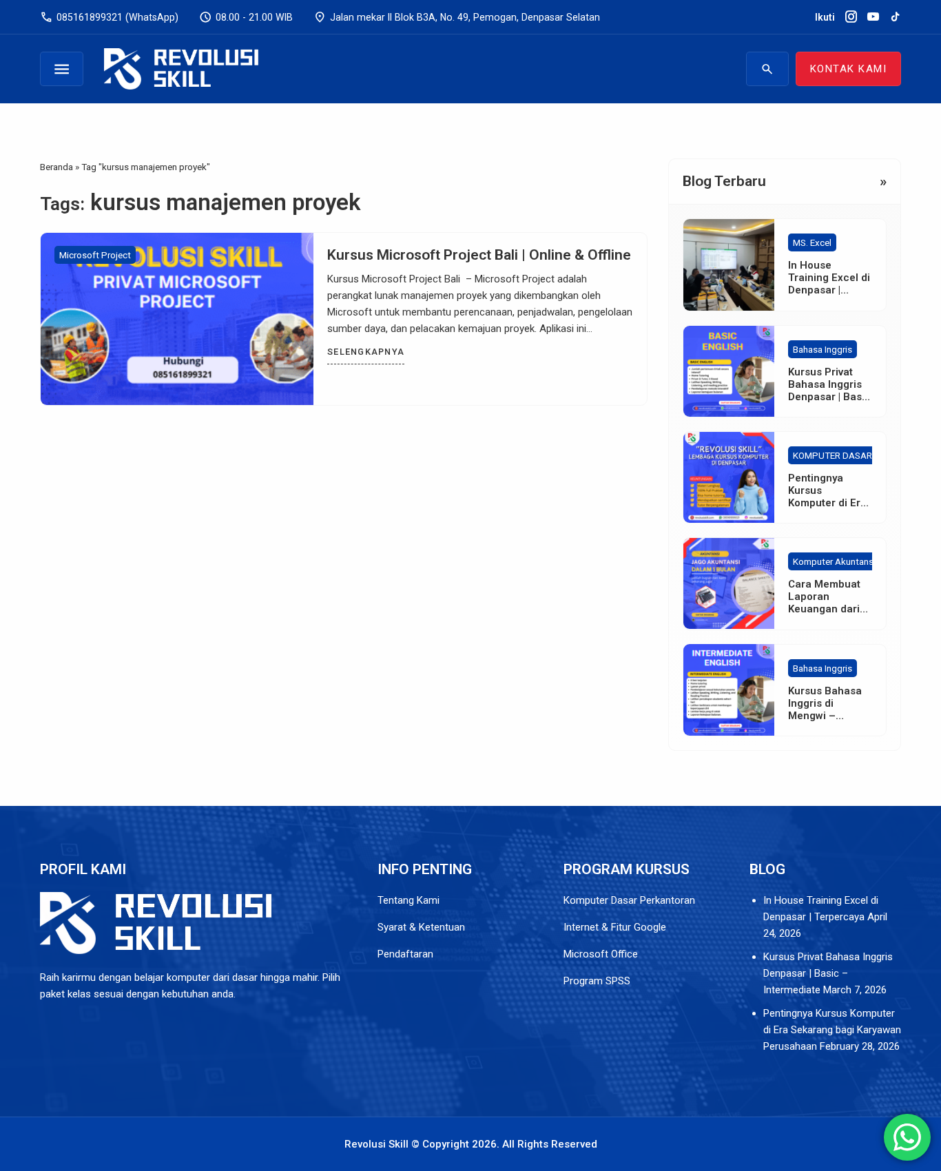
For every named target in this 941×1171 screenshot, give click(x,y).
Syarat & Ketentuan (423, 927)
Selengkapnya (365, 351)
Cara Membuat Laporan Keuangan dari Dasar (824, 603)
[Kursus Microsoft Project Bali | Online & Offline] (177, 319)
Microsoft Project (95, 254)
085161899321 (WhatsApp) (109, 17)
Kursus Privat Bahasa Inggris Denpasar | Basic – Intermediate (829, 390)
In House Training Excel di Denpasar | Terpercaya (829, 284)
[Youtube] (873, 17)
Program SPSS (596, 981)
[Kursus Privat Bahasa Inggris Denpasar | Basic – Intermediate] (728, 371)
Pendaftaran (405, 954)
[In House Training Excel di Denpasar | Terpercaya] (728, 264)
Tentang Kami (409, 900)
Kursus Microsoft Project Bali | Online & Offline (479, 255)
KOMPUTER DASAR (832, 455)
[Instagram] (851, 17)
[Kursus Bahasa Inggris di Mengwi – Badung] (728, 689)
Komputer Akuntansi (834, 561)
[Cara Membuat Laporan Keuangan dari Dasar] (728, 583)
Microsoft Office (600, 954)
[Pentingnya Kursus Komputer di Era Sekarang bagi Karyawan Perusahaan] (728, 477)
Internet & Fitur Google (616, 927)
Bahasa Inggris (822, 349)
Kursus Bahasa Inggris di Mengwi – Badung (825, 709)
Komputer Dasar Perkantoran (629, 900)
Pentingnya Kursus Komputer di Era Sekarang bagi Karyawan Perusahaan (832, 1030)
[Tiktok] (895, 17)
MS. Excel (812, 242)
